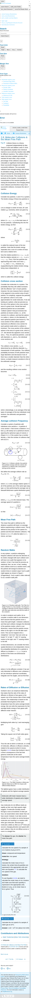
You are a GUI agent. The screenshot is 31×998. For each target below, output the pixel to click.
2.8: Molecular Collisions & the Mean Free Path (13, 945)
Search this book (4, 30)
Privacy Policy (4, 988)
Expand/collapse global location (29, 133)
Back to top (4, 954)
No (9, 968)
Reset (2, 47)
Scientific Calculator (8, 91)
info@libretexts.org (7, 991)
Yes (4, 968)
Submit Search (5, 36)
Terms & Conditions (14, 988)
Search (3, 996)
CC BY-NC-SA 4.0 (14, 946)
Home (8, 133)
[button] (6, 103)
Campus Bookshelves (21, 133)
